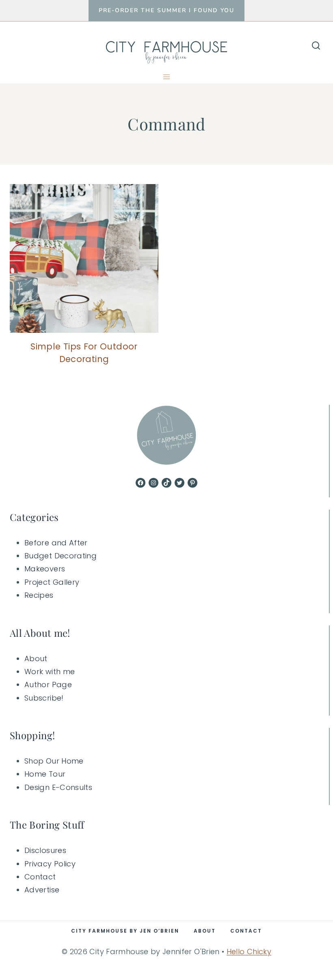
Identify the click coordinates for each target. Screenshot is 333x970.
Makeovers (44, 569)
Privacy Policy (50, 864)
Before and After (56, 543)
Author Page (48, 684)
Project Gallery (51, 582)
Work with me (49, 671)
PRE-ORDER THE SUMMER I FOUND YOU (166, 10)
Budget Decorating (60, 556)
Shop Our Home (54, 761)
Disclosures (45, 850)
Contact (40, 877)
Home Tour (44, 774)
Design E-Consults (58, 787)
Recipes (39, 595)
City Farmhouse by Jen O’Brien (125, 930)
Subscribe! (44, 698)
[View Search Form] (316, 46)
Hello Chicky (249, 951)
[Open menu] (166, 76)
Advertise (41, 890)
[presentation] (84, 258)
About (36, 658)
